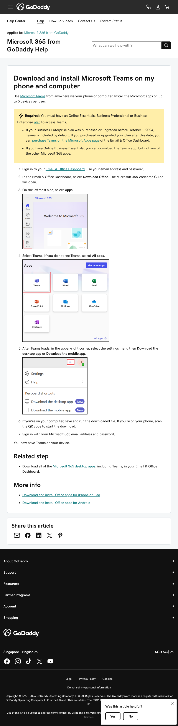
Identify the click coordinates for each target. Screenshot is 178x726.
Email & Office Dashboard (65, 169)
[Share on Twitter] (49, 535)
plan (37, 122)
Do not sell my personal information (89, 687)
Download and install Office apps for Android (56, 502)
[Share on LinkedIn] (38, 535)
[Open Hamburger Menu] (8, 7)
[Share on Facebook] (27, 535)
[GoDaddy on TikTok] (28, 663)
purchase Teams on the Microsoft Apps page (65, 140)
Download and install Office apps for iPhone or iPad (61, 495)
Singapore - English (18, 651)
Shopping (10, 617)
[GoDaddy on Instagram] (17, 663)
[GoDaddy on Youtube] (50, 663)
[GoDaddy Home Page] (21, 633)
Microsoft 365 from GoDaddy (46, 32)
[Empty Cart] (167, 7)
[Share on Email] (17, 535)
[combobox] (126, 45)
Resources (11, 583)
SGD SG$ (162, 651)
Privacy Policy (87, 678)
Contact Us (86, 21)
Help (40, 21)
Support (9, 572)
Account (9, 606)
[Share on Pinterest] (60, 535)
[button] (172, 703)
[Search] (166, 45)
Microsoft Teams (32, 96)
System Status (111, 21)
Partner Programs (16, 595)
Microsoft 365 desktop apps (74, 466)
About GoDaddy (15, 561)
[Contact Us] (149, 7)
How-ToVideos (61, 21)
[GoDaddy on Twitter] (39, 663)
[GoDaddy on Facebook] (6, 663)
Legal (69, 678)
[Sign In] (158, 7)
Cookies (107, 678)
